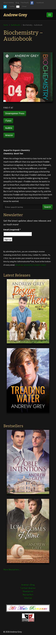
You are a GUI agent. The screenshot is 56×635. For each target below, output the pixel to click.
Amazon (9, 135)
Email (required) (12, 229)
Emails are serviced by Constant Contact (30, 265)
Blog (17, 3)
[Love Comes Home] (28, 533)
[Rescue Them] (28, 313)
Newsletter (28, 591)
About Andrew (8, 3)
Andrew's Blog (28, 584)
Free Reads (25, 3)
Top (49, 628)
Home (5, 25)
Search (47, 207)
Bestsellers (28, 594)
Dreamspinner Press (14, 113)
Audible (8, 128)
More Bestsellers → (12, 569)
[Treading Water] (28, 382)
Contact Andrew (28, 588)
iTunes (8, 120)
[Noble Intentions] (28, 464)
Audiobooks (15, 25)
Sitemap (28, 597)
